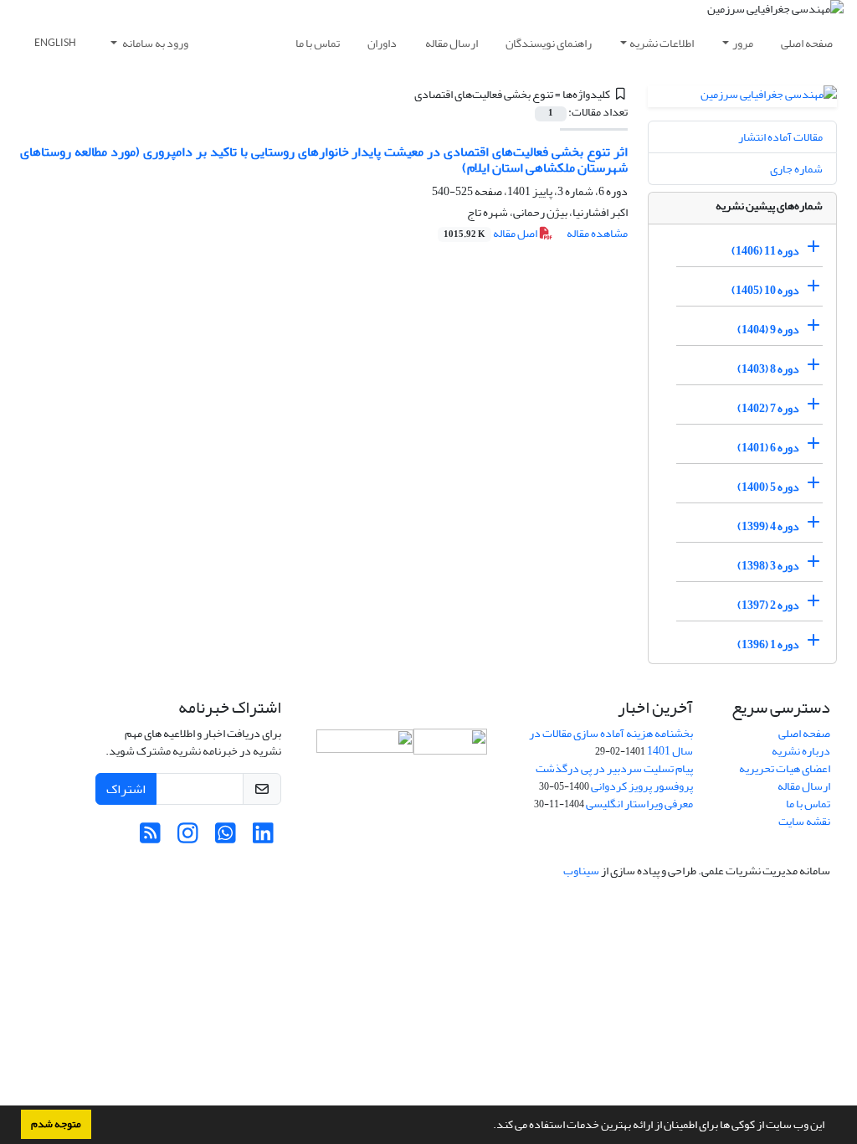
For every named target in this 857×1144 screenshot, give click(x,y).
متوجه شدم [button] (56, 1124)
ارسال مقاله (451, 43)
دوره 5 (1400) (768, 487)
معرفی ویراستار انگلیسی (639, 803)
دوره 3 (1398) (768, 565)
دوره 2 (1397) (768, 605)
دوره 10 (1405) (765, 290)
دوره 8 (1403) (768, 369)
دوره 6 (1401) (768, 447)
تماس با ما (317, 43)
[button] (488, 1126)
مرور (742, 43)
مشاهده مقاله (597, 233)
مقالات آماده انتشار (780, 137)
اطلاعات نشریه (661, 43)
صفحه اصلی (807, 43)
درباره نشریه (801, 750)
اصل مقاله (491, 233)
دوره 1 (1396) (768, 644)
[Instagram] (188, 838)
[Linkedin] (263, 838)
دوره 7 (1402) (768, 408)
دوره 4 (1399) (768, 526)
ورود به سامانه (154, 43)
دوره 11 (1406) (765, 251)
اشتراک (126, 788)
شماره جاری (796, 168)
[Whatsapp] (226, 838)
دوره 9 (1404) (768, 329)
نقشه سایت (804, 821)
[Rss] (150, 838)
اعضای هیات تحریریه (784, 768)
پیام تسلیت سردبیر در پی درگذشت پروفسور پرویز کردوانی (614, 777)
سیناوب (581, 870)
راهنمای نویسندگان (548, 43)
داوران (382, 43)
